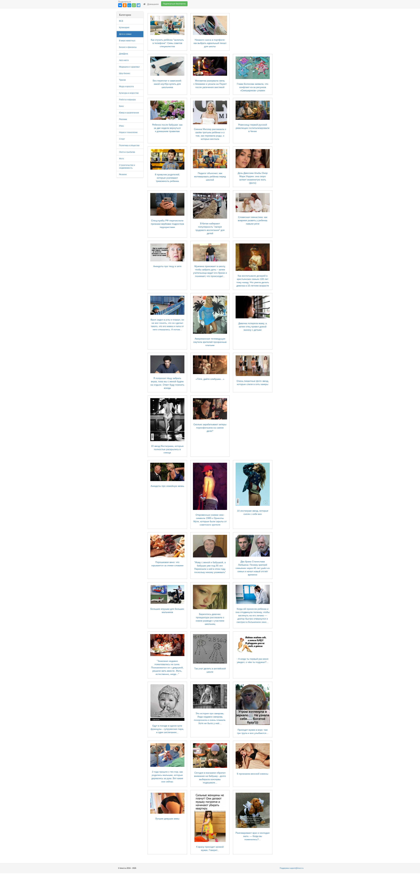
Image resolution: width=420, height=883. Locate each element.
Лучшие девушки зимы (167, 818)
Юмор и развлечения (129, 113)
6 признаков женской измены (252, 773)
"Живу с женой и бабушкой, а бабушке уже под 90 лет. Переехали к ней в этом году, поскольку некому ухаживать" (210, 567)
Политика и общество (129, 145)
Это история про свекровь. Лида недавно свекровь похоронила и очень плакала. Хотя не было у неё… (210, 718)
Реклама (123, 119)
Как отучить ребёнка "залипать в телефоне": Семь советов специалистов (167, 43)
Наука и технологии (128, 132)
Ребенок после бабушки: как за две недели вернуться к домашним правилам (167, 128)
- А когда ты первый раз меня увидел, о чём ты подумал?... (252, 660)
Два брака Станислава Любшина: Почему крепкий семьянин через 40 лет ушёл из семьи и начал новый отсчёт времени (253, 568)
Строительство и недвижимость (127, 166)
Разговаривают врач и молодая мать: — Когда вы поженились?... (253, 836)
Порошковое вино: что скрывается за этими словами (167, 564)
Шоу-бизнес (124, 73)
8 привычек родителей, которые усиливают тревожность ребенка (167, 177)
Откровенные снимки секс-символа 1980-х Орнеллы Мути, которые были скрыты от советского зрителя (210, 520)
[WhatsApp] (134, 5)
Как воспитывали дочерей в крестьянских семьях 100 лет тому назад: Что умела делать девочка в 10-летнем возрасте (252, 280)
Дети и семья (125, 34)
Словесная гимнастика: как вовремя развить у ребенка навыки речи (252, 220)
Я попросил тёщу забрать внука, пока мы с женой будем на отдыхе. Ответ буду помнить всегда (167, 383)
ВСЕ (121, 21)
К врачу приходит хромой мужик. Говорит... (210, 848)
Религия (123, 174)
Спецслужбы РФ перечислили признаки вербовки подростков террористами (167, 223)
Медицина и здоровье (129, 67)
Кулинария (124, 27)
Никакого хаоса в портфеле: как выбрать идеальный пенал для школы (210, 43)
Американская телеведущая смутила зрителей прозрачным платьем (210, 342)
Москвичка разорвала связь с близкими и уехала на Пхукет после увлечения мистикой (210, 83)
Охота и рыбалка (127, 152)
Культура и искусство (129, 93)
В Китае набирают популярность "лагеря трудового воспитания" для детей (210, 228)
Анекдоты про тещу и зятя (167, 266)
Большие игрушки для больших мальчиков (167, 610)
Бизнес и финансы (128, 47)
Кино (121, 106)
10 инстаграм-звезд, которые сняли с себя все (252, 512)
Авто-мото (124, 60)
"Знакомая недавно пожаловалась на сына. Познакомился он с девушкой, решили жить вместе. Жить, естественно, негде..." (167, 667)
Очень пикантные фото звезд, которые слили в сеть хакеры (253, 382)
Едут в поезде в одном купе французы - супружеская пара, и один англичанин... (167, 729)
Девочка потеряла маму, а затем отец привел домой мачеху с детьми (252, 326)
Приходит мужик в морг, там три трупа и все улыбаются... (252, 731)
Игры (121, 126)
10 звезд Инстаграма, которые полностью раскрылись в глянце (167, 449)
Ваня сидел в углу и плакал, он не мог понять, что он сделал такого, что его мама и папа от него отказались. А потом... (167, 324)
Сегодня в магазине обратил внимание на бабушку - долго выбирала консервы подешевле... (210, 777)
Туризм (122, 80)
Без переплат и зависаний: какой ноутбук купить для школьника (167, 83)
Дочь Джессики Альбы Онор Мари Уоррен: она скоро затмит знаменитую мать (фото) (253, 178)
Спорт (122, 139)
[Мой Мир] (129, 5)
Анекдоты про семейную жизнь (167, 486)
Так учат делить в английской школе (210, 670)
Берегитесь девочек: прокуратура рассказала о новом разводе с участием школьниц (210, 619)
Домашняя (152, 4)
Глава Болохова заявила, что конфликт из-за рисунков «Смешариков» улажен (252, 87)
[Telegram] (138, 5)
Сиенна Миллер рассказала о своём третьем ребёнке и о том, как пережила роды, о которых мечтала (210, 134)
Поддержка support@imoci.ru (292, 868)
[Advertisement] (290, 60)
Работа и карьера (127, 99)
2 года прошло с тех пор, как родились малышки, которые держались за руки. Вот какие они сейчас (167, 776)
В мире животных (127, 40)
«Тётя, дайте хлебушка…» (210, 379)
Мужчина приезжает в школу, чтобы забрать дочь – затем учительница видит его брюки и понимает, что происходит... (210, 271)
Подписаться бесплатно (174, 4)
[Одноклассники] (125, 5)
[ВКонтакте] (120, 5)
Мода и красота (126, 86)
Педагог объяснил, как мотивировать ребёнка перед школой (210, 176)
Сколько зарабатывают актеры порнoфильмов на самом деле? (209, 427)
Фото (121, 158)
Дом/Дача (123, 54)
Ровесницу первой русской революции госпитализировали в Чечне (252, 128)
